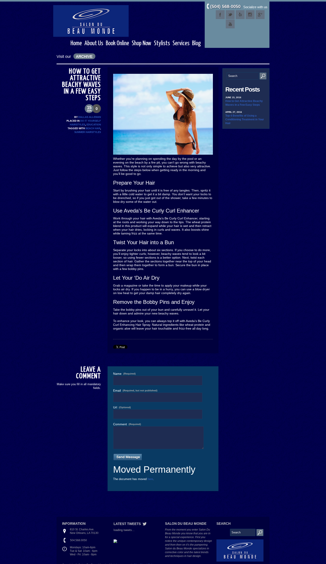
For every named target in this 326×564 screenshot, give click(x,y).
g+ (260, 14)
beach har (93, 128)
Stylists (162, 43)
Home (76, 43)
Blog (196, 43)
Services (181, 43)
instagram (250, 14)
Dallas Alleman (89, 117)
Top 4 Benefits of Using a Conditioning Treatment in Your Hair (244, 119)
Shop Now (141, 43)
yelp (240, 14)
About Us (93, 43)
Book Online (117, 43)
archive (84, 57)
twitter (230, 14)
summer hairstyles (87, 132)
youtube (230, 24)
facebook (220, 14)
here (150, 479)
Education (93, 124)
